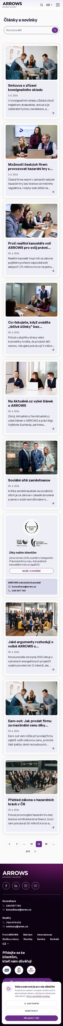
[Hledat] (41, 5)
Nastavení (33, 1003)
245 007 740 (19, 590)
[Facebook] (6, 885)
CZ (48, 4)
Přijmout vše (31, 1018)
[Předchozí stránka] (9, 844)
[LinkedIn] (16, 885)
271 (28, 851)
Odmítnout (31, 1011)
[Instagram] (25, 885)
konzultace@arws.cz (24, 586)
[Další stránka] (35, 851)
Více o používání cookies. (38, 996)
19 (46, 844)
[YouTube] (35, 885)
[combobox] (28, 30)
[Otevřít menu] (58, 5)
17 (31, 844)
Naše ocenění (31, 571)
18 (39, 844)
